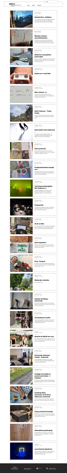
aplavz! (12, 4)
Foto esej (36, 15)
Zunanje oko (37, 52)
